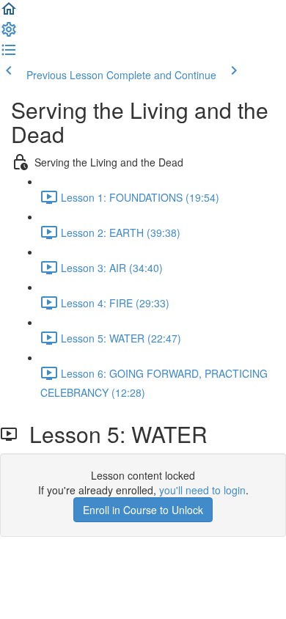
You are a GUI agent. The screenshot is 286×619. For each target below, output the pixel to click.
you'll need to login (202, 490)
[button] (9, 13)
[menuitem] (9, 33)
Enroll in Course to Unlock (143, 509)
